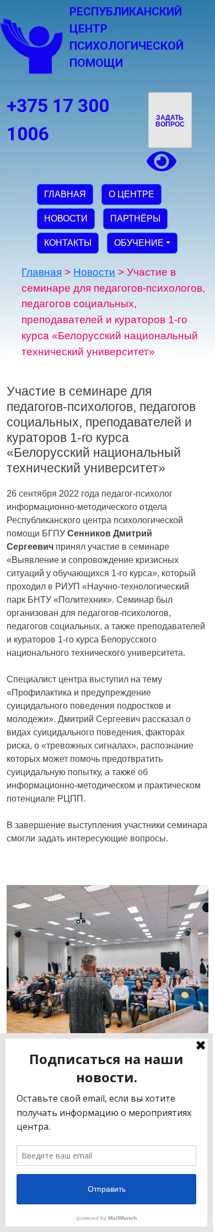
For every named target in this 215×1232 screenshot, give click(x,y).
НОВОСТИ (66, 218)
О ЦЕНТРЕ (131, 194)
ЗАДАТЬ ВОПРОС (170, 121)
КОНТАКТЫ (68, 243)
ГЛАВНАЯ (65, 194)
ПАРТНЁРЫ (135, 218)
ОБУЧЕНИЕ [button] (139, 243)
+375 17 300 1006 (58, 120)
